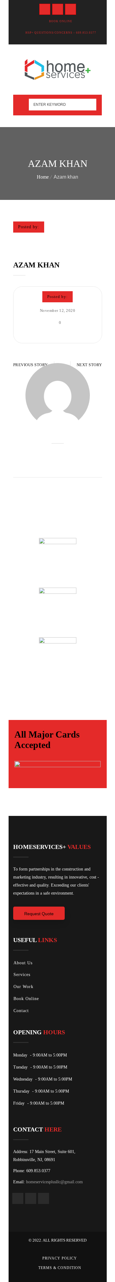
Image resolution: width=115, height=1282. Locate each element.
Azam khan (36, 265)
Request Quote (39, 913)
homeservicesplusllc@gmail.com (54, 1182)
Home (43, 177)
